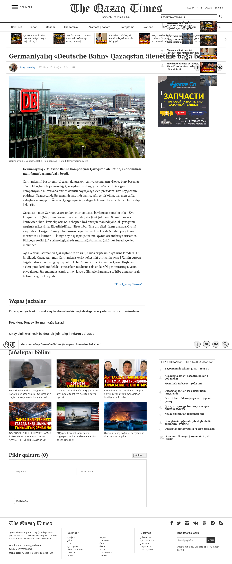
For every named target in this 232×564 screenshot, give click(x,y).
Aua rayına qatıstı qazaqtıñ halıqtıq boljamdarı (186, 377)
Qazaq (208, 7)
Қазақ (190, 7)
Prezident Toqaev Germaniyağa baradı (37, 322)
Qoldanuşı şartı (148, 540)
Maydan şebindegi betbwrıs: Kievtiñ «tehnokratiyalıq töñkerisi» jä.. (183, 66)
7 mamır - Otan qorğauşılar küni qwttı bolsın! (188, 437)
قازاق (199, 7)
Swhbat (148, 27)
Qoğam (50, 27)
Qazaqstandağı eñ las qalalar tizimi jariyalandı (186, 392)
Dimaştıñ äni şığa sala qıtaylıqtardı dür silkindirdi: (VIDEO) (188, 422)
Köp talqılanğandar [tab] (199, 362)
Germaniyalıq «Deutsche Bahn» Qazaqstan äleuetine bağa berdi (61, 344)
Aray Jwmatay (28, 67)
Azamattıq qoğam (99, 27)
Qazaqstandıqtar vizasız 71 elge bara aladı (190, 428)
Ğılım (102, 546)
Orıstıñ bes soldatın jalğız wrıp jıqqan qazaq (188, 400)
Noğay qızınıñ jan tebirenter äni (184, 414)
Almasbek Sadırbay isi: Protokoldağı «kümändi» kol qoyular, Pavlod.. (183, 53)
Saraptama (127, 27)
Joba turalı (145, 537)
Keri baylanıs (146, 549)
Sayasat (103, 537)
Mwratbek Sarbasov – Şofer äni (183, 383)
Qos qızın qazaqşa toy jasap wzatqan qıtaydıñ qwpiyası (187, 407)
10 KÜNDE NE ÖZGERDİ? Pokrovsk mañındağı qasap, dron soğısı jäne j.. (182, 39)
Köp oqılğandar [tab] (171, 362)
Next (225, 39)
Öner (102, 543)
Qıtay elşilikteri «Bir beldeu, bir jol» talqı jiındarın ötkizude (51, 334)
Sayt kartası (146, 546)
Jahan (34, 27)
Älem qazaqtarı (75, 549)
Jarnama (144, 543)
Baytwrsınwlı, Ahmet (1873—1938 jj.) (187, 368)
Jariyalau (22, 500)
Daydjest (104, 555)
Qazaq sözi (72, 546)
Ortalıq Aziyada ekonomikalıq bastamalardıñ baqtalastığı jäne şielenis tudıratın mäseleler (74, 311)
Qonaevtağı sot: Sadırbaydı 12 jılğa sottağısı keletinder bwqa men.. (182, 80)
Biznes (70, 555)
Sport (102, 549)
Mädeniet (104, 540)
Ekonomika (71, 27)
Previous (6, 39)
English (219, 7)
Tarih (69, 543)
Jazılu (211, 540)
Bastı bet (16, 27)
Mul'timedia (106, 552)
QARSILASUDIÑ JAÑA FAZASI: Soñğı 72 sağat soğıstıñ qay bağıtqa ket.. (181, 25)
